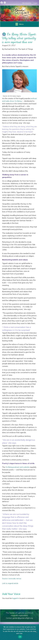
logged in (15, 598)
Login (35, 3)
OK (20, 637)
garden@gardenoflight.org (23, 618)
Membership (26, 3)
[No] (36, 632)
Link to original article (10, 583)
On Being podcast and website (17, 467)
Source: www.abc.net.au (11, 578)
